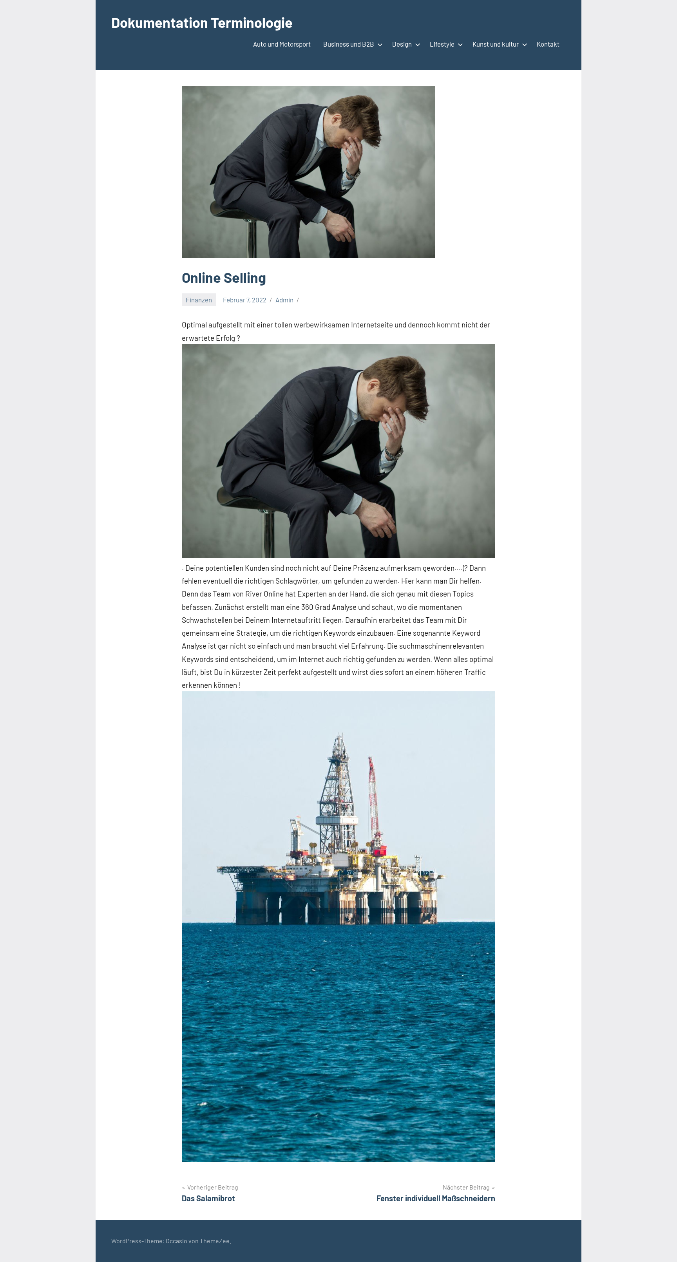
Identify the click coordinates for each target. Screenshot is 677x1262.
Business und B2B (348, 44)
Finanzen (199, 300)
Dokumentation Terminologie (202, 22)
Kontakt (548, 44)
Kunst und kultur (495, 44)
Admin (284, 300)
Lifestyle (442, 44)
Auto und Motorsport (282, 44)
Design (402, 44)
